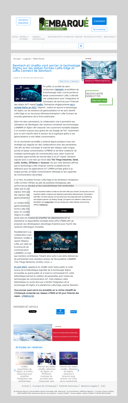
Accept (64, 210)
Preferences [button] (44, 205)
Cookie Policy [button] (49, 202)
